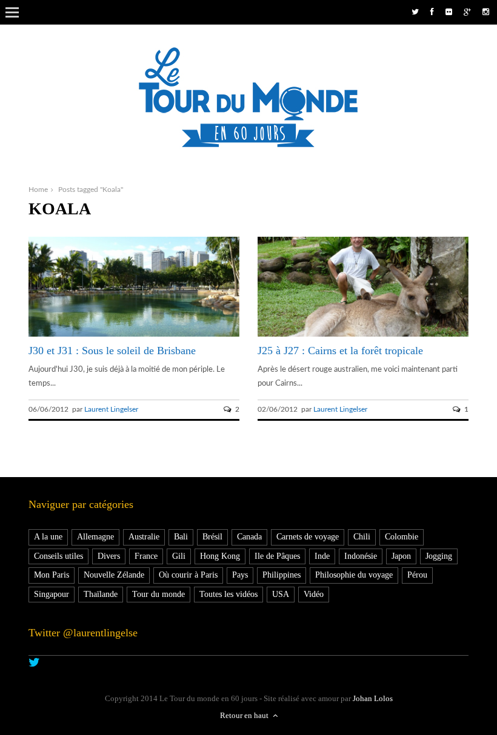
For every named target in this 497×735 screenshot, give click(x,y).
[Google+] (467, 12)
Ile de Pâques (277, 556)
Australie (143, 536)
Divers (109, 556)
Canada (249, 536)
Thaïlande (101, 594)
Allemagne (95, 536)
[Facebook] (432, 12)
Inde (322, 556)
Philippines (281, 574)
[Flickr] (448, 12)
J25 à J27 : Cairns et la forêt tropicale (340, 350)
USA (280, 594)
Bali (181, 536)
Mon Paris (51, 574)
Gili (178, 556)
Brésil (212, 536)
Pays (240, 574)
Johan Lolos (373, 698)
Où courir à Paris (188, 574)
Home (38, 189)
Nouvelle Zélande (114, 574)
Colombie (401, 536)
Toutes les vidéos (228, 594)
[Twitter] (415, 12)
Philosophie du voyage (354, 574)
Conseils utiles (58, 556)
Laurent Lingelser (111, 409)
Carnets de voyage (307, 536)
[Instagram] (485, 12)
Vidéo (314, 594)
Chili (361, 536)
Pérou (417, 574)
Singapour (51, 594)
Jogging (438, 556)
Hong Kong (220, 556)
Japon (401, 556)
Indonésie (360, 556)
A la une (48, 536)
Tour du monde (158, 594)
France (146, 556)
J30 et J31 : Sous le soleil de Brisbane (112, 350)
